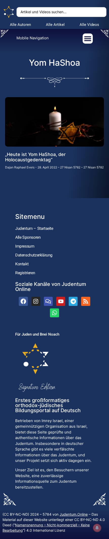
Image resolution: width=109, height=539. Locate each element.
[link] (9, 12)
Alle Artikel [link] (55, 24)
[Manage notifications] (97, 528)
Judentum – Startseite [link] (34, 228)
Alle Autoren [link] (20, 24)
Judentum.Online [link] (74, 514)
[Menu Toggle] (88, 38)
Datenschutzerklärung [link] (33, 255)
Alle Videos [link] (89, 24)
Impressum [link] (24, 246)
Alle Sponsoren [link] (28, 237)
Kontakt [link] (21, 264)
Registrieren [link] (25, 272)
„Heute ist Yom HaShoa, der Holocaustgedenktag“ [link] (35, 157)
